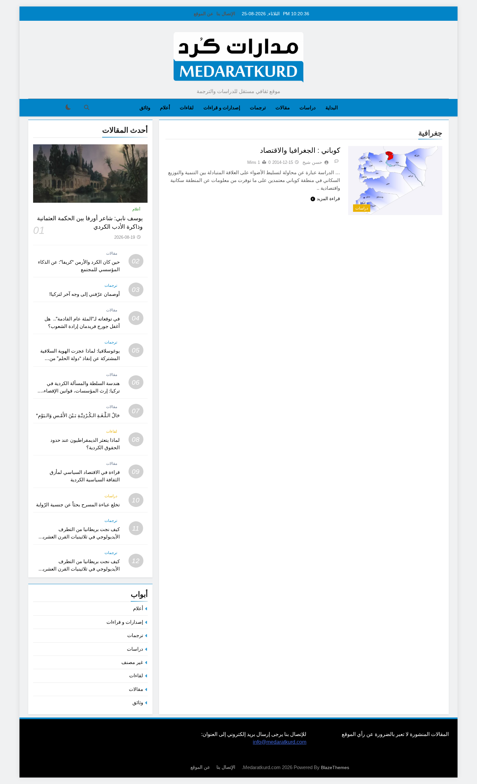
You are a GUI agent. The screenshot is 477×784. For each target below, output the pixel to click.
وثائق (145, 107)
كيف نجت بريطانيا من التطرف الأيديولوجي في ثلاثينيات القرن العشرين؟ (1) (78, 569)
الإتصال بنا (225, 13)
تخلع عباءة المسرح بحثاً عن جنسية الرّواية (78, 504)
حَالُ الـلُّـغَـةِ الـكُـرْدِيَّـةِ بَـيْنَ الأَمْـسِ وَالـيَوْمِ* (78, 415)
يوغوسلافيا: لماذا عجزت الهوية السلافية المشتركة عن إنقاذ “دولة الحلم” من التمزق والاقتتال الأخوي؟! (80, 358)
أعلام (165, 107)
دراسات (308, 107)
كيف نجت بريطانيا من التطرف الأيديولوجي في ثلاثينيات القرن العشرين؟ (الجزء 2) (78, 536)
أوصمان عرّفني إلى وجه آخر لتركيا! (84, 294)
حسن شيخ (312, 162)
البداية (331, 107)
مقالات (282, 107)
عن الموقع (203, 13)
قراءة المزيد (328, 198)
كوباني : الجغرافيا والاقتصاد (300, 150)
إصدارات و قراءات (221, 107)
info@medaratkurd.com (279, 742)
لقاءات (187, 107)
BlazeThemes (335, 767)
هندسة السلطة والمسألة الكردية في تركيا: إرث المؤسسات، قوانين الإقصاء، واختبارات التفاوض (81, 390)
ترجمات (258, 107)
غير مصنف (132, 662)
